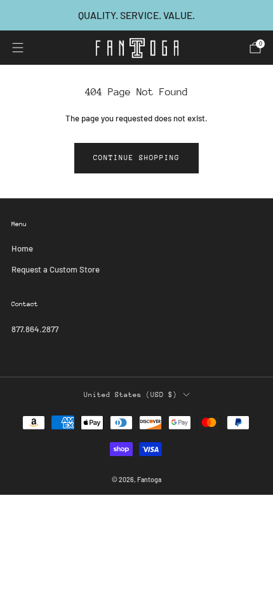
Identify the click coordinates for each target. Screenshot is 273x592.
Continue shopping (136, 158)
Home (22, 248)
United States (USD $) (130, 395)
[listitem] (136, 15)
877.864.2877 (34, 329)
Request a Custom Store (55, 269)
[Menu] (17, 47)
